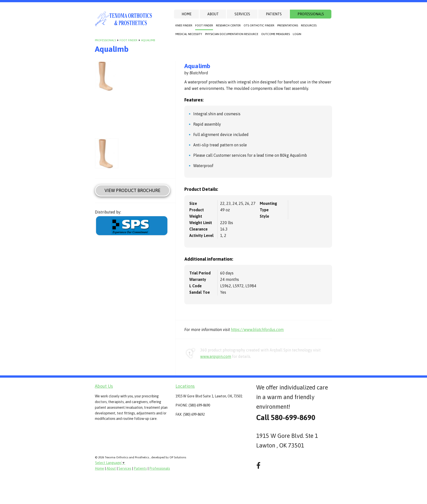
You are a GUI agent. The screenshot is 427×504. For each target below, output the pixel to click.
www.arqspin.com (215, 356)
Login (297, 34)
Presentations (287, 25)
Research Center (228, 25)
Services (242, 14)
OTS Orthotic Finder (259, 25)
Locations (185, 386)
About (213, 14)
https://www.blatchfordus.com (257, 329)
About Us (104, 386)
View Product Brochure (132, 190)
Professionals (311, 14)
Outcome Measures (275, 34)
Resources (309, 25)
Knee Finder (183, 25)
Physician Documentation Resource (231, 34)
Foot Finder (204, 25)
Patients (274, 14)
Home (187, 14)
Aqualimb (148, 40)
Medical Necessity (188, 34)
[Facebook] (258, 465)
